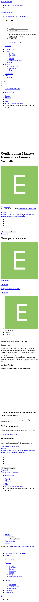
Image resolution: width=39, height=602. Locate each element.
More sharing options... (8, 232)
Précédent (12, 567)
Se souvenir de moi (15, 35)
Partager (4, 212)
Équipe (11, 59)
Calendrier (12, 55)
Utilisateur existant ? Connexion (16, 16)
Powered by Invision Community (23, 546)
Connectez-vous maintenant (10, 446)
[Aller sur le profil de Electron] (19, 203)
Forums (11, 53)
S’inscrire (8, 46)
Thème (7, 535)
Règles (11, 57)
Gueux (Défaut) (14, 539)
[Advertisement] (19, 129)
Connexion (13, 38)
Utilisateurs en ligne (15, 61)
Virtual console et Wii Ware (27, 209)
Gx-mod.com (9, 49)
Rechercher (13, 68)
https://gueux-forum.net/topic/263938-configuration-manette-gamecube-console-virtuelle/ (18, 215)
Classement (8, 72)
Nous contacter (10, 541)
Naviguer (8, 51)
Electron (7, 207)
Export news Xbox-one (12, 89)
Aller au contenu (6, 2)
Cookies (7, 543)
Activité (7, 64)
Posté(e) (10, 289)
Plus (10, 62)
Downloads (9, 74)
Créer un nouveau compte (9, 434)
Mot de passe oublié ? (16, 42)
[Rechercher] (1, 85)
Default (12, 537)
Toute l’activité (14, 66)
